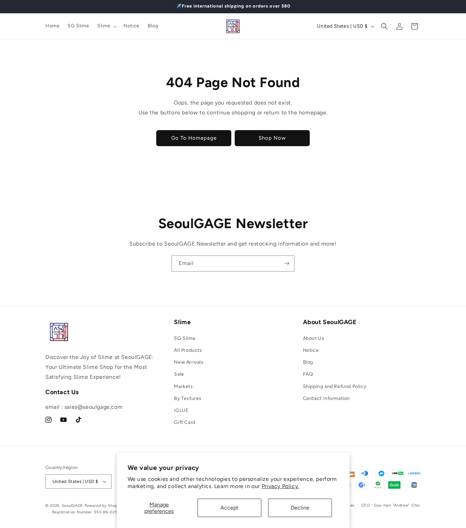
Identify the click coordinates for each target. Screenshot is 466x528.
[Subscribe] (286, 263)
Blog (308, 362)
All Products (188, 350)
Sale (179, 374)
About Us (313, 338)
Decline (300, 507)
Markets (183, 386)
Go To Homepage (194, 138)
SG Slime (184, 338)
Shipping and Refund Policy (334, 386)
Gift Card (184, 422)
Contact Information (326, 398)
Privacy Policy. (280, 486)
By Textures (188, 398)
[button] (106, 26)
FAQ (308, 374)
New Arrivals (188, 362)
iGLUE (181, 410)
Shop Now (272, 138)
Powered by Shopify (104, 505)
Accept (229, 507)
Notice (311, 350)
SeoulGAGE (72, 505)
